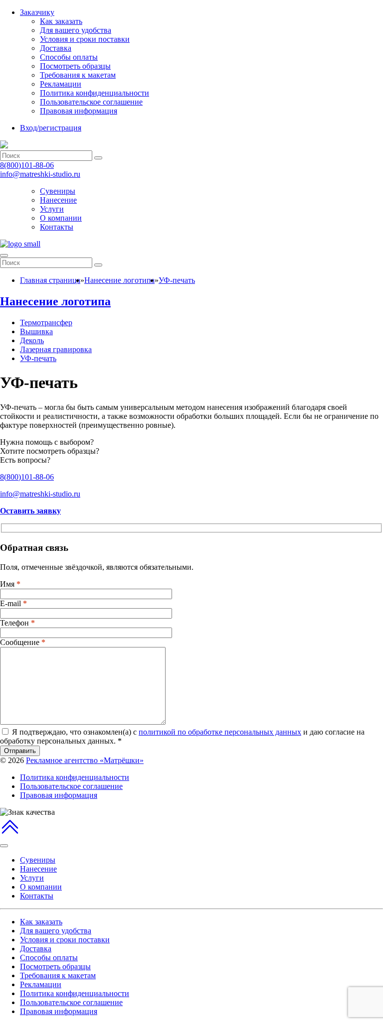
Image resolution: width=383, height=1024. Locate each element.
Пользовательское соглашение (91, 102)
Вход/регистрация (50, 128)
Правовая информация (78, 111)
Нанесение (58, 200)
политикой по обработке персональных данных (220, 732)
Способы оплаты (69, 57)
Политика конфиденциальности (94, 93)
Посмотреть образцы (75, 66)
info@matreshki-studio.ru (40, 174)
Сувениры (57, 191)
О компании (61, 218)
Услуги (52, 209)
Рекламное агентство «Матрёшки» (85, 760)
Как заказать (61, 21)
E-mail (13, 603)
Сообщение (22, 642)
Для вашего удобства (75, 30)
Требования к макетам (78, 75)
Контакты (56, 227)
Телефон (17, 623)
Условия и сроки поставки (85, 39)
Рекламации (60, 84)
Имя (10, 584)
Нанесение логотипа (55, 301)
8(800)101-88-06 (27, 165)
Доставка (55, 48)
